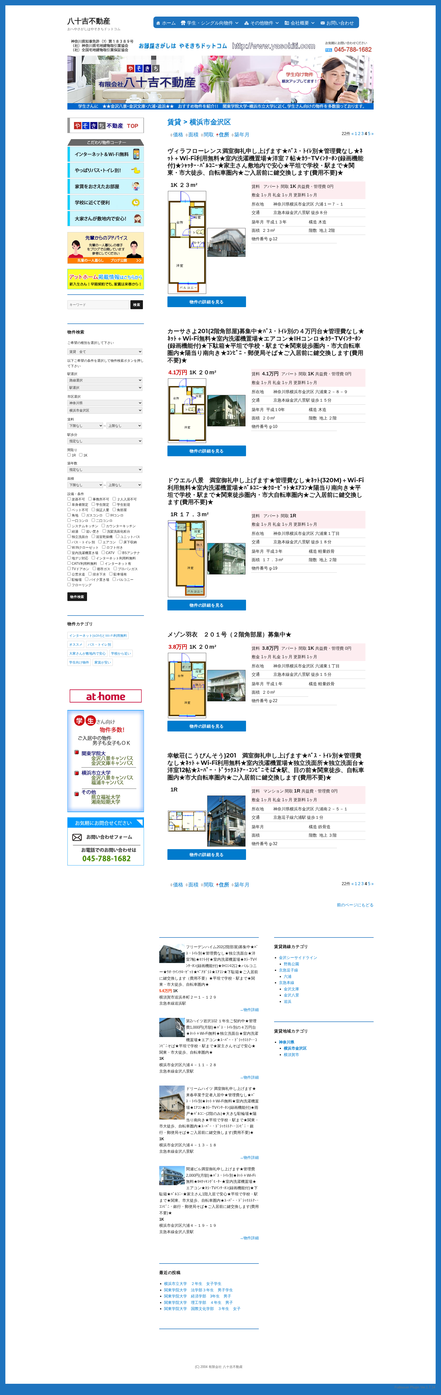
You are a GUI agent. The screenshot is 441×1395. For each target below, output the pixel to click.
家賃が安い (102, 662)
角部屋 (122, 510)
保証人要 (102, 510)
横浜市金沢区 (295, 1048)
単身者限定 (80, 505)
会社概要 (300, 23)
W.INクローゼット (85, 547)
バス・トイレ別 (83, 542)
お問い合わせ (340, 23)
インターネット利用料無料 (116, 558)
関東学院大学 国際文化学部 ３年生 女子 (202, 1308)
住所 (224, 134)
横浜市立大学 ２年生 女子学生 (193, 1283)
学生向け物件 (79, 662)
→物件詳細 (249, 1009)
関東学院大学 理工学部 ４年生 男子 (198, 1302)
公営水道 (78, 574)
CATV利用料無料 (84, 564)
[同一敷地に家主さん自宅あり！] (226, 243)
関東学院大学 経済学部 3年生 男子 (197, 1296)
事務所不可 (101, 499)
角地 (75, 515)
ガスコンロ (94, 515)
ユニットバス (130, 537)
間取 (209, 134)
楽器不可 (78, 499)
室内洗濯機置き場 (85, 553)
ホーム (169, 23)
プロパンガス (128, 569)
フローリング (82, 585)
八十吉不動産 (88, 21)
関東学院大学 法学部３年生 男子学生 (198, 1290)
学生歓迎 (123, 505)
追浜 (287, 1001)
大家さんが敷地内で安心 (87, 653)
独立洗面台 (80, 537)
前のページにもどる (355, 905)
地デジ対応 (80, 558)
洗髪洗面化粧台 (118, 531)
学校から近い (121, 653)
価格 (178, 134)
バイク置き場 (99, 580)
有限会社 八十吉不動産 (226, 1367)
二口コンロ (104, 521)
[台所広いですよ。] (187, 686)
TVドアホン (80, 569)
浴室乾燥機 (104, 537)
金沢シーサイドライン (298, 957)
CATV (110, 553)
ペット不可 (80, 510)
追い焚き (92, 531)
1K (85, 455)
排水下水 (99, 574)
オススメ (75, 644)
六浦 (287, 976)
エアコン (109, 542)
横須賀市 (291, 1054)
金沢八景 (291, 995)
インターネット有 (118, 564)
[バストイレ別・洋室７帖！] (187, 243)
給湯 (75, 531)
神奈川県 (286, 1042)
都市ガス (103, 569)
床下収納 (130, 542)
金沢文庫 (291, 989)
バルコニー (125, 580)
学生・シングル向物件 (210, 23)
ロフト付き (114, 547)
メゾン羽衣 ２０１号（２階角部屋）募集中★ (229, 634)
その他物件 (261, 23)
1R (74, 455)
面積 (193, 134)
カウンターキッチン (121, 526)
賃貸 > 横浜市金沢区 (199, 122)
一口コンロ (80, 521)
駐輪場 (77, 580)
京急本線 (286, 982)
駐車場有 (120, 574)
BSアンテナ (131, 553)
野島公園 (291, 964)
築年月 (242, 134)
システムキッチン (85, 526)
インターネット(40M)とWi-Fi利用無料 (98, 635)
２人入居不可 (127, 499)
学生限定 (102, 505)
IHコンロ (117, 515)
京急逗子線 (288, 970)
